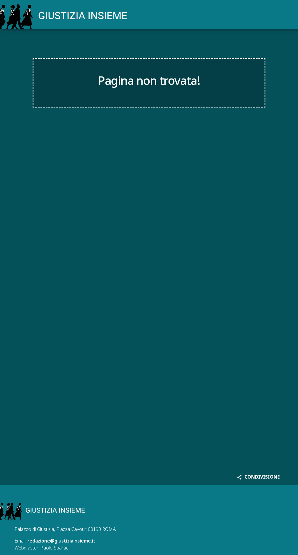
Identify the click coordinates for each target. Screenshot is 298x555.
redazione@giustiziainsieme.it (61, 541)
